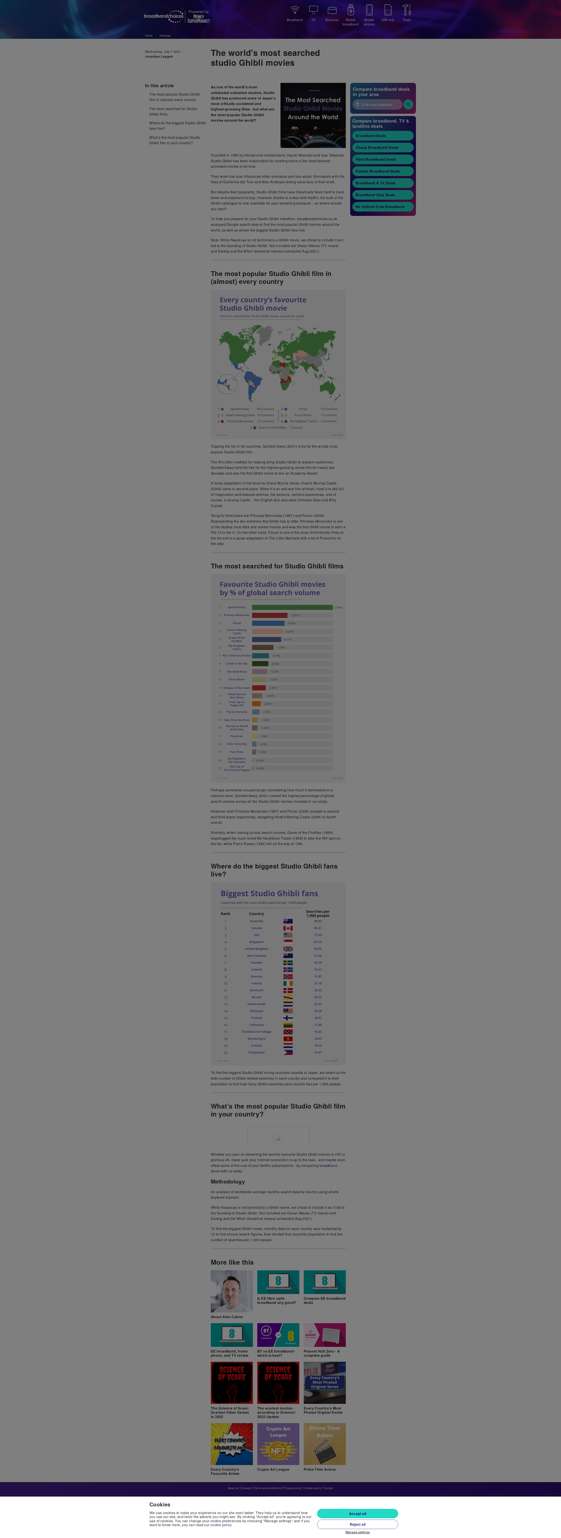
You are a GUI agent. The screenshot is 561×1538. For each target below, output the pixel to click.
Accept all (357, 1513)
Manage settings (358, 1532)
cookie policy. (221, 1524)
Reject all (358, 1524)
